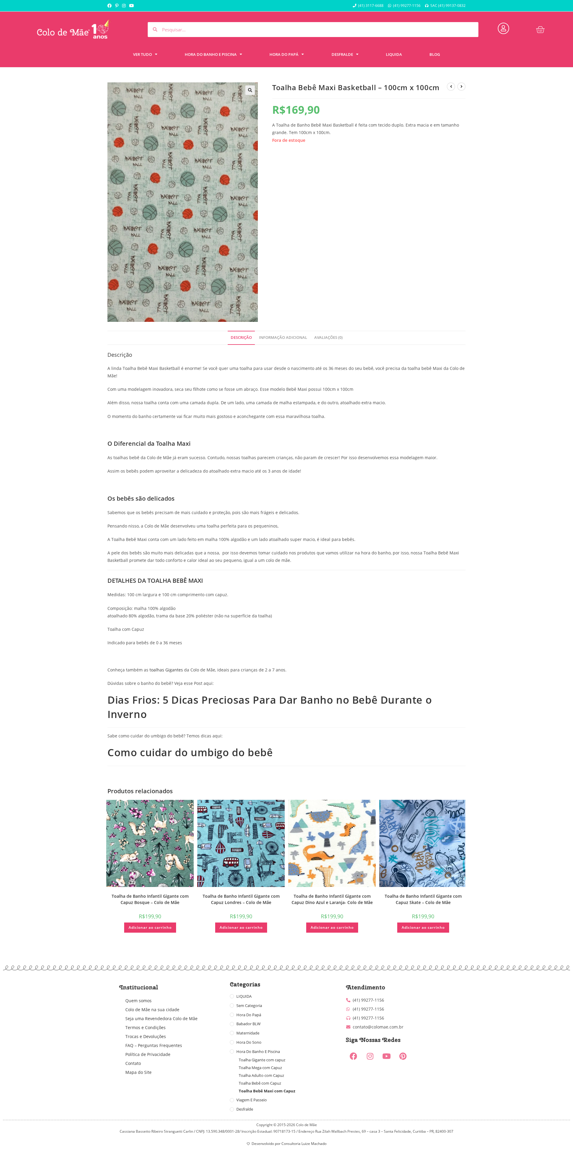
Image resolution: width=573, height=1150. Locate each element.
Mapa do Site (138, 1072)
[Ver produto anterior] (451, 86)
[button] (250, 90)
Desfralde (244, 1109)
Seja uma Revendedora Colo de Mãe (161, 1018)
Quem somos (138, 1000)
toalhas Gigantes (166, 670)
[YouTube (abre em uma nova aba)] (131, 6)
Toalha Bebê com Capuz (260, 1083)
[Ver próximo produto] (461, 86)
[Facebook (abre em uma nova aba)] (110, 6)
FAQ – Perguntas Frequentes (153, 1045)
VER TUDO (142, 54)
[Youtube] (386, 1056)
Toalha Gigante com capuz (262, 1060)
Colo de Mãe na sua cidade (152, 1009)
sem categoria (249, 1005)
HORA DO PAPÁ (283, 54)
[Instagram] (370, 1056)
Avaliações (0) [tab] (328, 337)
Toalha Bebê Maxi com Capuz (267, 1091)
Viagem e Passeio (251, 1100)
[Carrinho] (540, 29)
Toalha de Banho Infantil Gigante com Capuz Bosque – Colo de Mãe (150, 899)
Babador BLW (248, 1023)
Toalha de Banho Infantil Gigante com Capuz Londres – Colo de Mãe (241, 899)
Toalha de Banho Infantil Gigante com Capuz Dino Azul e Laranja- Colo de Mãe (332, 899)
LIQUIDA (394, 54)
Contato (133, 1063)
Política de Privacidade (147, 1054)
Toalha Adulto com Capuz (261, 1075)
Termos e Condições (145, 1027)
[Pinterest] (402, 1056)
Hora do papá (248, 1014)
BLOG (434, 54)
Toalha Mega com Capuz (260, 1067)
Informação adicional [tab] (283, 337)
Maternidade (247, 1033)
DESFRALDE (342, 54)
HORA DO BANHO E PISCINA (211, 54)
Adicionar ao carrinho (150, 927)
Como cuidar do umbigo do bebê (190, 752)
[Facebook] (353, 1056)
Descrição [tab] (241, 337)
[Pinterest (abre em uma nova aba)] (116, 6)
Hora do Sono (248, 1042)
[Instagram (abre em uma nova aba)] (123, 6)
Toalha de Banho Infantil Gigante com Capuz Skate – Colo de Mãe (423, 899)
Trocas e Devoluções (145, 1036)
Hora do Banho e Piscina (258, 1051)
